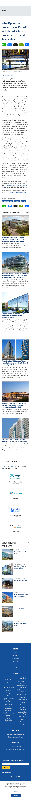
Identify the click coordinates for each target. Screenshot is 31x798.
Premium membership (15, 746)
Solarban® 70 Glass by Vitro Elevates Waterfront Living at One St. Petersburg (14, 440)
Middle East (22, 697)
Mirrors (17, 201)
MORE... (27, 212)
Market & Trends (22, 694)
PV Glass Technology (22, 708)
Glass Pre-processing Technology (8, 708)
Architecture (8, 679)
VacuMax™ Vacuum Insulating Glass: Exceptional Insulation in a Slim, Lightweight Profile (13, 315)
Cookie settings (15, 791)
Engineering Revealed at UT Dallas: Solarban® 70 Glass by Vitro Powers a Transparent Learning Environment (13, 239)
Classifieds (15, 658)
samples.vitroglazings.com (18, 192)
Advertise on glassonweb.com (15, 749)
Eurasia (8, 690)
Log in (6, 466)
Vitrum (22, 724)
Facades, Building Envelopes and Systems (8, 699)
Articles (15, 661)
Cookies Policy (15, 789)
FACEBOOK (9, 44)
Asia (8, 682)
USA (22, 719)
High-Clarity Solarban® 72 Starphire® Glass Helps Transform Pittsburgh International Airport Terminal (14, 405)
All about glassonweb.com (15, 734)
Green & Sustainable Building (8, 720)
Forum (15, 667)
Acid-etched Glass (8, 201)
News (15, 652)
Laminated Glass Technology (22, 686)
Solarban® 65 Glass (20, 609)
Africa (8, 677)
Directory (15, 655)
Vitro (24, 201)
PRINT (21, 44)
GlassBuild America (9, 713)
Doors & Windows (8, 687)
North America (22, 700)
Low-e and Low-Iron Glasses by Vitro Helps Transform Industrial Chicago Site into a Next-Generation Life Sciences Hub (15, 275)
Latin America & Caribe (22, 691)
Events (9, 695)
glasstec (8, 716)
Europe (8, 693)
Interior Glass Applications (22, 682)
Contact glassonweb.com (15, 737)
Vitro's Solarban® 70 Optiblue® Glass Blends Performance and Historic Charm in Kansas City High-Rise (15, 363)
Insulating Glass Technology (22, 677)
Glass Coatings (8, 704)
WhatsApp (4, 44)
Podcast (22, 705)
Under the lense (22, 716)
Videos (22, 722)
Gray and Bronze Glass (20, 580)
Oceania (22, 702)
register (12, 466)
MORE (27, 44)
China (8, 685)
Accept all (16, 795)
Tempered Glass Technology (22, 713)
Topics (15, 664)
